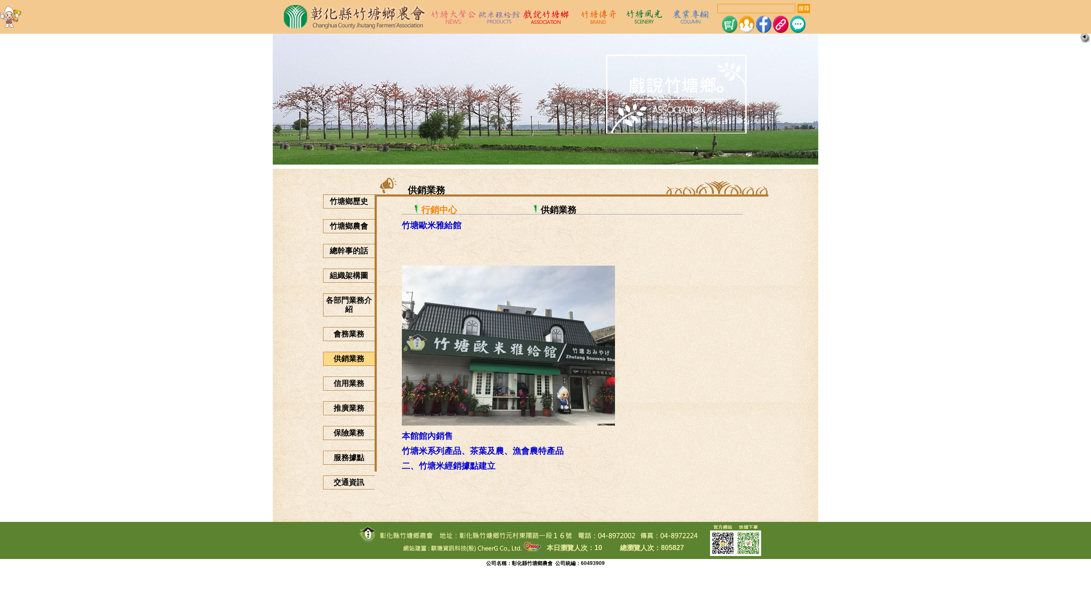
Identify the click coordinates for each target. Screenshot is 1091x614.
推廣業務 (349, 408)
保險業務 (349, 433)
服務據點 (349, 457)
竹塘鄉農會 (349, 226)
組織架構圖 (349, 275)
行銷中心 (439, 209)
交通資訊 (349, 482)
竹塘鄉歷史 (349, 201)
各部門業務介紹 (349, 304)
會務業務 (349, 334)
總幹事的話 (349, 250)
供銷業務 (349, 358)
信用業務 (349, 383)
